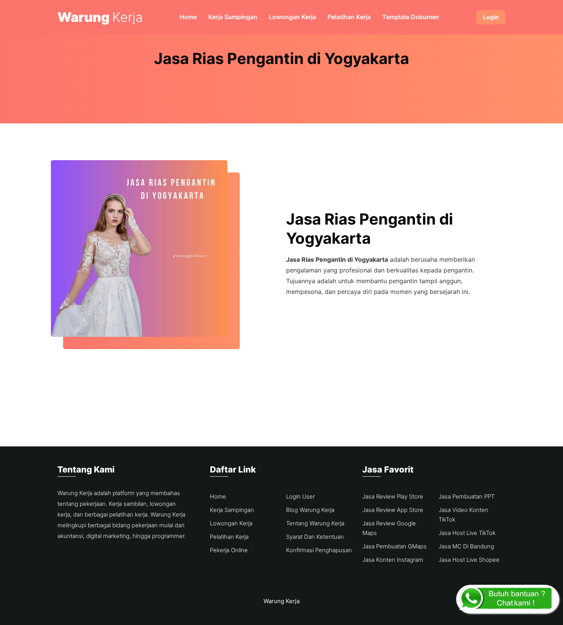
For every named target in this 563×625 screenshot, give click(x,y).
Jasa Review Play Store (392, 496)
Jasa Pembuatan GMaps (394, 546)
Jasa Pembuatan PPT (466, 496)
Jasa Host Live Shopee (469, 559)
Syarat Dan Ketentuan (315, 536)
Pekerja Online (229, 550)
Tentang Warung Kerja (315, 523)
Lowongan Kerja (292, 17)
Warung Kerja (281, 601)
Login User (300, 496)
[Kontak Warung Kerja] (507, 599)
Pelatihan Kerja (349, 17)
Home (188, 17)
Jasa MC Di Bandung (466, 546)
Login (491, 17)
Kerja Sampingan (232, 17)
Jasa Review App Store (392, 509)
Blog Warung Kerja (310, 509)
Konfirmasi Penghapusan (319, 550)
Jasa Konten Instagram (392, 559)
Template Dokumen (410, 17)
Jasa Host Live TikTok (467, 532)
